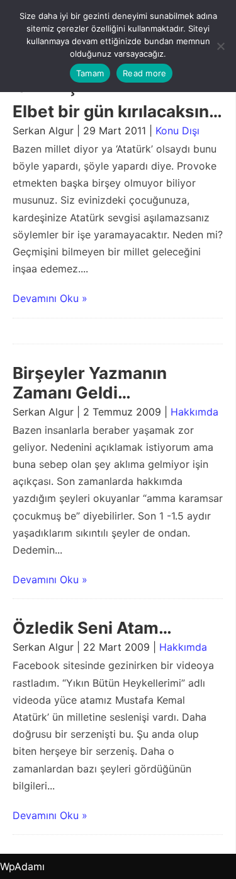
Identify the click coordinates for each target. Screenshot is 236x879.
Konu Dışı (177, 130)
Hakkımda (194, 411)
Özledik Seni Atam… (92, 627)
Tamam (90, 73)
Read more (144, 73)
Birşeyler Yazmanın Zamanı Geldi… (90, 382)
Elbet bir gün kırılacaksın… (117, 111)
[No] (220, 46)
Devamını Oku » (50, 298)
